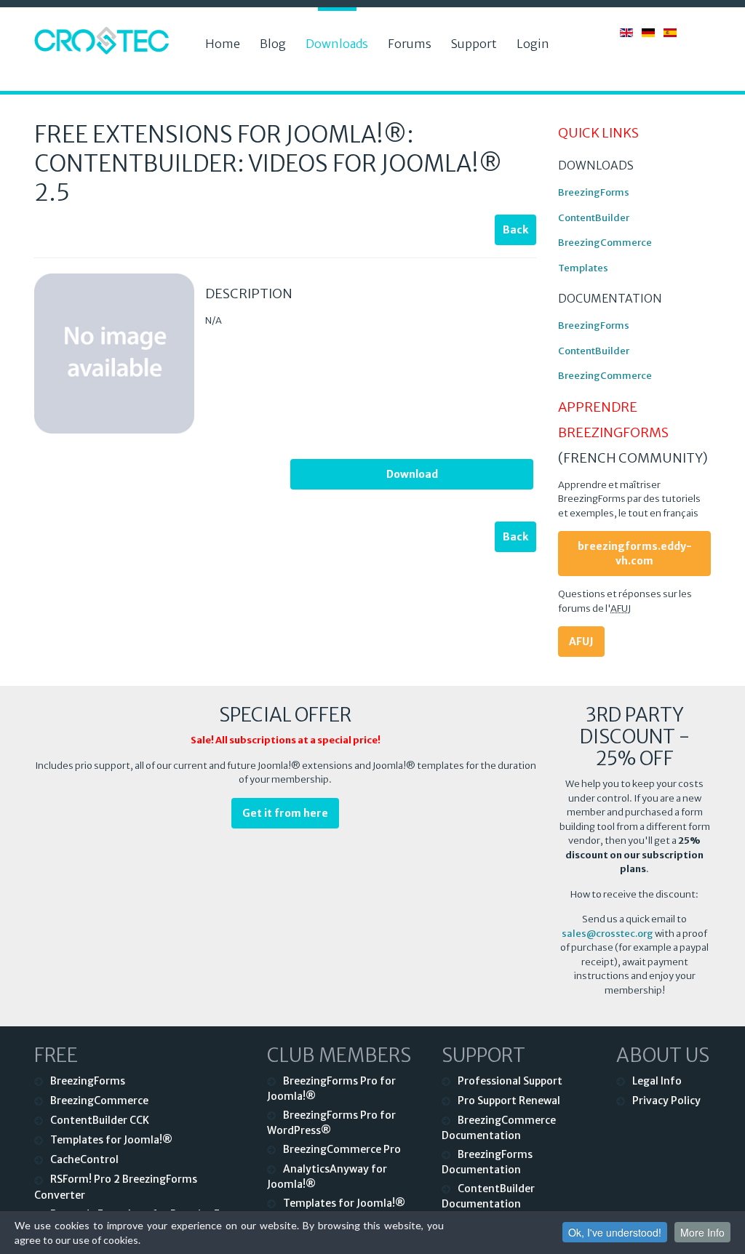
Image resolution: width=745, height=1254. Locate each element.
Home (222, 43)
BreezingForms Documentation (487, 1162)
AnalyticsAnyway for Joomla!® (327, 1176)
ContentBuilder (593, 218)
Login (533, 43)
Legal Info (657, 1080)
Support (474, 43)
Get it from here (285, 813)
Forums (409, 43)
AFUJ (581, 641)
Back (515, 229)
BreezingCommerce (605, 242)
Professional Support (510, 1080)
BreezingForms (593, 192)
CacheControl (84, 1159)
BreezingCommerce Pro (342, 1149)
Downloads (337, 43)
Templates (583, 268)
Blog (273, 43)
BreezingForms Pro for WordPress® (331, 1123)
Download (412, 474)
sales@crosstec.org (607, 933)
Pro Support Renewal (509, 1100)
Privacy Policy (666, 1100)
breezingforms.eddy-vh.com (635, 553)
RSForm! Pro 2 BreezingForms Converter (115, 1187)
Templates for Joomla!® (111, 1139)
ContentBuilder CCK (99, 1120)
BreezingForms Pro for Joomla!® (331, 1088)
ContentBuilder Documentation (488, 1196)
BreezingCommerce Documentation (499, 1128)
